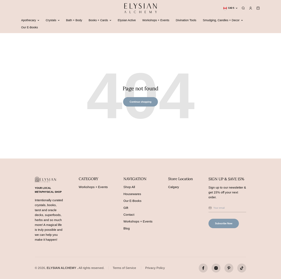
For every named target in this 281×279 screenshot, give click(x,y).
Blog (126, 228)
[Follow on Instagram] (216, 268)
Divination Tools (186, 20)
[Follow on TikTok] (242, 268)
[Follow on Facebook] (203, 268)
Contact (128, 214)
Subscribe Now (223, 223)
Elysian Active (127, 20)
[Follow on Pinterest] (229, 268)
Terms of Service (124, 268)
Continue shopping (140, 101)
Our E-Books (29, 27)
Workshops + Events (155, 20)
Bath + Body (74, 20)
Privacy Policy (155, 268)
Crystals (51, 20)
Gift (125, 207)
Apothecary (28, 20)
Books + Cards (98, 20)
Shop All (129, 187)
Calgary (173, 187)
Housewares (132, 194)
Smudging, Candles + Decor (221, 20)
